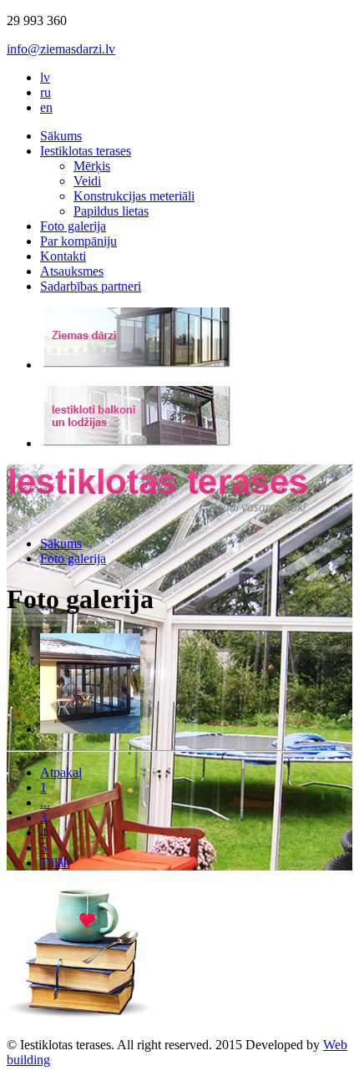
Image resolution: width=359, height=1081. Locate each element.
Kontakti (63, 256)
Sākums (61, 136)
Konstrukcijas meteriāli (134, 196)
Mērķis (91, 166)
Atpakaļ (61, 772)
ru (45, 92)
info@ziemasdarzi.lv (61, 49)
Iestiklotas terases (85, 151)
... (45, 802)
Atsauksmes (72, 271)
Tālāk (55, 862)
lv (45, 77)
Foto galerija (73, 226)
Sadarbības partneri (90, 286)
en (46, 107)
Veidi (87, 181)
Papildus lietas (111, 211)
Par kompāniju (78, 241)
